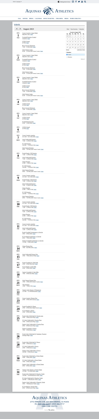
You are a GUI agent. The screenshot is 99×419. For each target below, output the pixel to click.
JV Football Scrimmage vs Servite (31, 236)
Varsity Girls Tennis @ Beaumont (31, 290)
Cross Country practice (28, 135)
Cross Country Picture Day (29, 298)
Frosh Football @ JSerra (29, 306)
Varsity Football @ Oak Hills (30, 272)
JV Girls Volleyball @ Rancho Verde (32, 378)
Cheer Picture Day (27, 246)
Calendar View (81, 50)
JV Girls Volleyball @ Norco (30, 346)
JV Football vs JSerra (28, 310)
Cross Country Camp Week (30, 33)
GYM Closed (26, 41)
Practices (70, 57)
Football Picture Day (28, 121)
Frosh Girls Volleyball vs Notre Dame (32, 356)
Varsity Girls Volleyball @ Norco (31, 350)
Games (69, 54)
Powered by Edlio (49, 410)
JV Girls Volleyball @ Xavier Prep (32, 320)
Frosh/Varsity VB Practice (29, 153)
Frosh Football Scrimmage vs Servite (32, 232)
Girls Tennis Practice (28, 148)
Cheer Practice (26, 161)
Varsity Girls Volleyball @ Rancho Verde (33, 382)
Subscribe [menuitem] (81, 29)
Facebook (75, 2)
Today (67, 50)
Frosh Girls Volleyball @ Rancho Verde (33, 374)
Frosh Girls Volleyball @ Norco (31, 342)
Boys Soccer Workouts (28, 45)
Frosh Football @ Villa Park (30, 262)
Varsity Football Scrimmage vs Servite (32, 240)
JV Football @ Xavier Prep (29, 386)
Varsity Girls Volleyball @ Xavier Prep (33, 324)
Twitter (79, 2)
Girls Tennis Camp (27, 50)
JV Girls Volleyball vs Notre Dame (32, 360)
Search (85, 2)
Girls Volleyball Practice (29, 139)
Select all (83, 59)
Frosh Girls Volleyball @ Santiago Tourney (34, 334)
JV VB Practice (26, 143)
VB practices (25, 284)
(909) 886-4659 (44, 404)
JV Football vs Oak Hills (29, 266)
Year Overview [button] (74, 29)
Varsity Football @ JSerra (29, 328)
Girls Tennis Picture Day (29, 280)
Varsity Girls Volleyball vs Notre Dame (33, 364)
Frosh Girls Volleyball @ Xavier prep (32, 316)
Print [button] (68, 29)
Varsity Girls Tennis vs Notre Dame (32, 370)
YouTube (82, 2)
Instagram (72, 2)
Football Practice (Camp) (29, 37)
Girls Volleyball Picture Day (30, 254)
